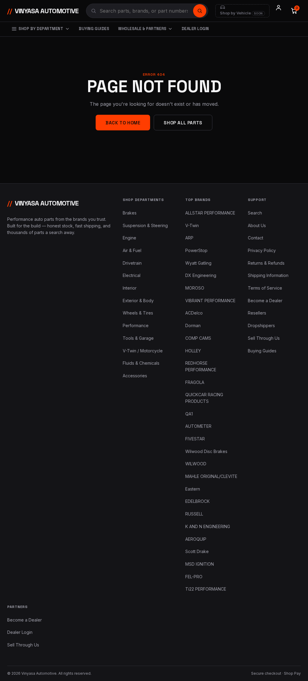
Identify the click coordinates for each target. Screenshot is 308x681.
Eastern (192, 488)
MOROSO (194, 287)
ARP (189, 237)
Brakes (130, 212)
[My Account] (278, 10)
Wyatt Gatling (198, 263)
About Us (257, 225)
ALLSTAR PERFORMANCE (210, 212)
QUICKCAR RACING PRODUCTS (204, 398)
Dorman (193, 325)
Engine (129, 237)
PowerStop (196, 250)
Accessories (135, 375)
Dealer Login (195, 28)
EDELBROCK (197, 501)
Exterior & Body (138, 300)
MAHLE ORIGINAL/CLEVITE (211, 476)
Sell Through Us (264, 338)
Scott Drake (197, 551)
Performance (136, 325)
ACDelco (194, 312)
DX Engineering (200, 275)
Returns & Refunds (266, 263)
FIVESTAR (195, 438)
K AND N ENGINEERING (207, 526)
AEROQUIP (195, 539)
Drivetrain (132, 263)
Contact (255, 237)
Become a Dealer (265, 300)
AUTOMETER (198, 426)
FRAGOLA (194, 382)
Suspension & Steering (145, 225)
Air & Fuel (132, 250)
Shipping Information (268, 275)
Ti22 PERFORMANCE (205, 588)
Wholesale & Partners (142, 28)
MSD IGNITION (199, 564)
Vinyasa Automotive (43, 11)
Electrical (131, 275)
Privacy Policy (262, 250)
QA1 (189, 413)
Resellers (257, 312)
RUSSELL (194, 513)
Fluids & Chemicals (141, 363)
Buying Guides (94, 28)
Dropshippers (261, 325)
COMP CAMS (198, 338)
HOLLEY (193, 350)
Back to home (123, 123)
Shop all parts (183, 123)
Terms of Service (265, 287)
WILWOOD (195, 463)
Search (255, 212)
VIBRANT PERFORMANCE (210, 300)
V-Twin (192, 225)
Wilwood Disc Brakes (206, 451)
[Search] (199, 10)
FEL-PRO (193, 576)
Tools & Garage (138, 338)
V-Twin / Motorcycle (143, 350)
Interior (130, 287)
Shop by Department (41, 28)
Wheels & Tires (138, 312)
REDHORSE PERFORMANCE (200, 366)
